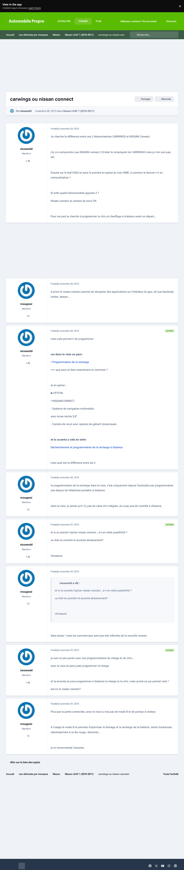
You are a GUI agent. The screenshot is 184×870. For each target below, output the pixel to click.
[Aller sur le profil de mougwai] (26, 290)
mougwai (26, 304)
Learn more (7, 6)
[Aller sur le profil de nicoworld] (12, 111)
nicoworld (25, 111)
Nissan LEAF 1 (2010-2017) (78, 111)
